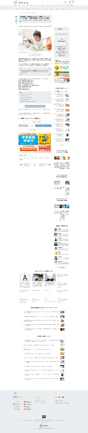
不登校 (65, 48)
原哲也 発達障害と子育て (34, 12)
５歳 (32, 157)
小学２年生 (47, 157)
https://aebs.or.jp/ (44, 422)
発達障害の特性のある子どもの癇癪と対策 (28, 101)
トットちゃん (62, 50)
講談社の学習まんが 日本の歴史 (40, 400)
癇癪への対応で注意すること (26, 99)
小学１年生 (41, 157)
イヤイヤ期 (66, 52)
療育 (25, 155)
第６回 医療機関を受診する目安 (25, 86)
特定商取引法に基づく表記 (59, 403)
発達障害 (27, 12)
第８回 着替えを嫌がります (24, 89)
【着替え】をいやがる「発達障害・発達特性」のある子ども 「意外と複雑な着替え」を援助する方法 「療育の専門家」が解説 (27, 165)
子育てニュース (59, 52)
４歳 (28, 157)
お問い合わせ (57, 400)
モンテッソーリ (62, 53)
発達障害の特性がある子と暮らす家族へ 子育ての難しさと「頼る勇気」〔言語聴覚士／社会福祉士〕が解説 (42, 165)
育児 (24, 12)
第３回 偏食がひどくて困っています (26, 82)
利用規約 (61, 400)
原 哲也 (50, 26)
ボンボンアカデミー (38, 396)
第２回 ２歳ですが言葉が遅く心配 (25, 81)
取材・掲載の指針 (67, 403)
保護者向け (72, 5)
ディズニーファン (37, 398)
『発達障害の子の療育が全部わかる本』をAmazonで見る (35, 106)
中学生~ (67, 5)
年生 (44, 5)
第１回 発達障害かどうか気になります (26, 80)
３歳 (24, 157)
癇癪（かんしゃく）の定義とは (26, 93)
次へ (43, 126)
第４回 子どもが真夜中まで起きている (26, 84)
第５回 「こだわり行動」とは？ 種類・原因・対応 (29, 85)
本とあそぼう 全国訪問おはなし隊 (40, 402)
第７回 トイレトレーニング (24, 88)
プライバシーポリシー (65, 401)
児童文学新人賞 (62, 55)
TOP (19, 12)
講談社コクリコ (56, 213)
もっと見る (62, 144)
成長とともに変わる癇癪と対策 (26, 97)
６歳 (36, 157)
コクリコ (62, 221)
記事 (21, 12)
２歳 (20, 157)
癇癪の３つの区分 (24, 95)
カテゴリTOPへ (35, 165)
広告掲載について (58, 401)
